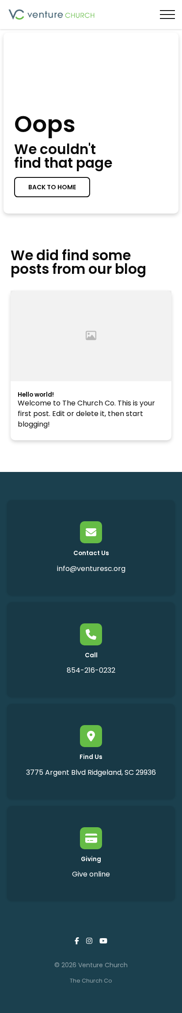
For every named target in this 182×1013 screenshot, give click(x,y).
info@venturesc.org (91, 569)
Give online (91, 874)
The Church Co (91, 980)
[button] (167, 14)
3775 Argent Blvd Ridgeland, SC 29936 (91, 772)
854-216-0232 (91, 670)
